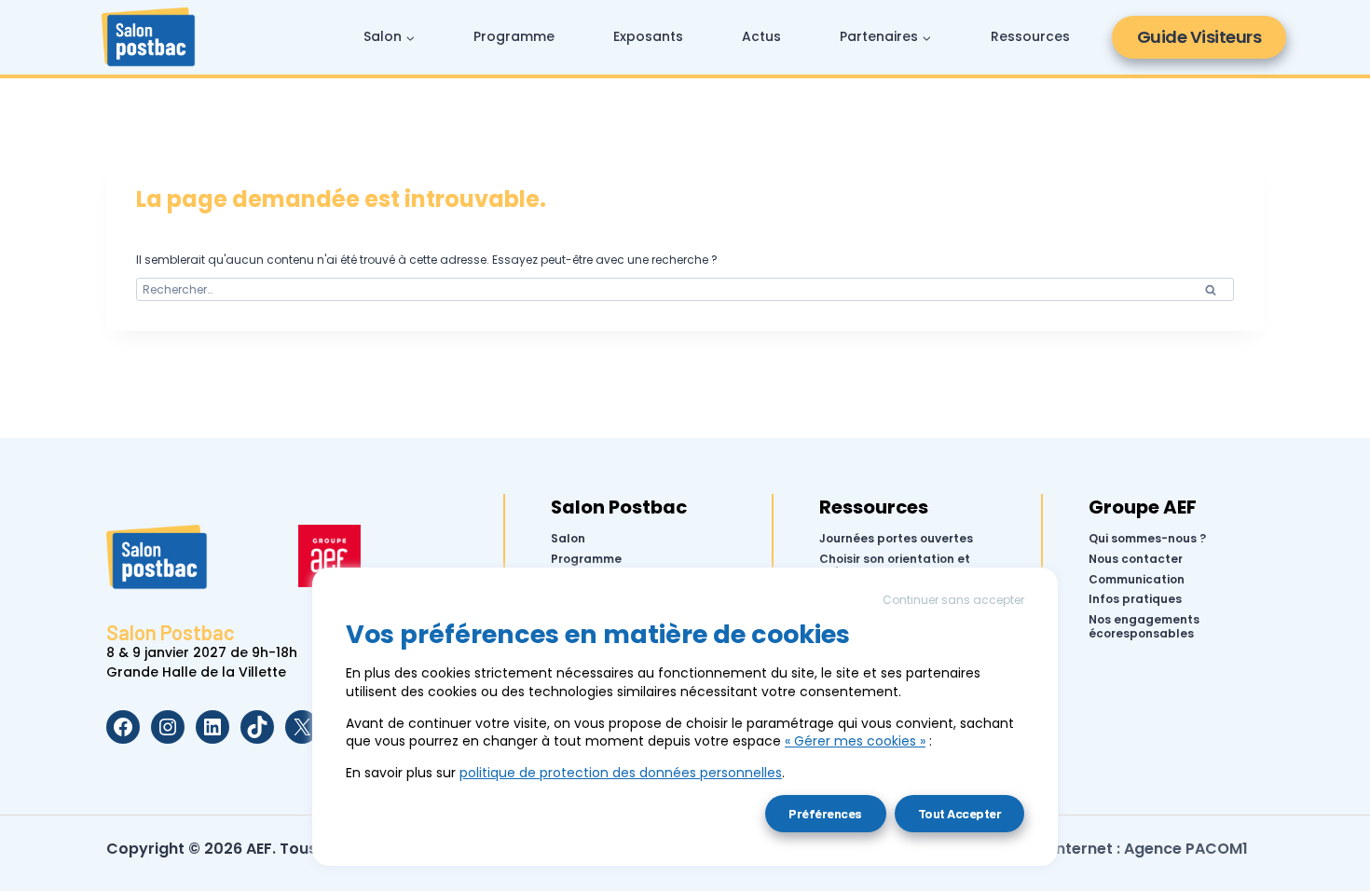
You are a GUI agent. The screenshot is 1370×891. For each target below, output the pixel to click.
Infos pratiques (1135, 599)
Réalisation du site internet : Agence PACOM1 (1078, 848)
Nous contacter (1136, 559)
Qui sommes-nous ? (1147, 538)
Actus (761, 36)
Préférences (825, 813)
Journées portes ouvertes (896, 538)
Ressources (1030, 36)
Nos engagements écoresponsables (1144, 626)
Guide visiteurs (1199, 36)
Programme (514, 36)
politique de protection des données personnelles (620, 772)
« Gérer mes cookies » (855, 741)
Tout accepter (960, 813)
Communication (1137, 578)
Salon (568, 538)
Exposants (648, 36)
